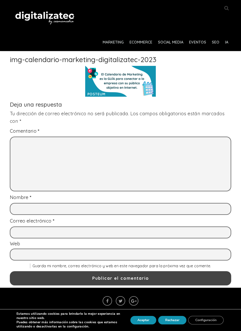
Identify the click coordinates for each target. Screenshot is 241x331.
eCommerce (140, 42)
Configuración (206, 320)
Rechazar (172, 320)
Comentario (25, 131)
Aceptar (143, 320)
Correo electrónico (32, 221)
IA (226, 42)
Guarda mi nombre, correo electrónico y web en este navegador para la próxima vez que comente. (121, 265)
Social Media (170, 42)
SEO (215, 42)
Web (15, 244)
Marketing (113, 42)
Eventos (197, 42)
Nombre (21, 197)
